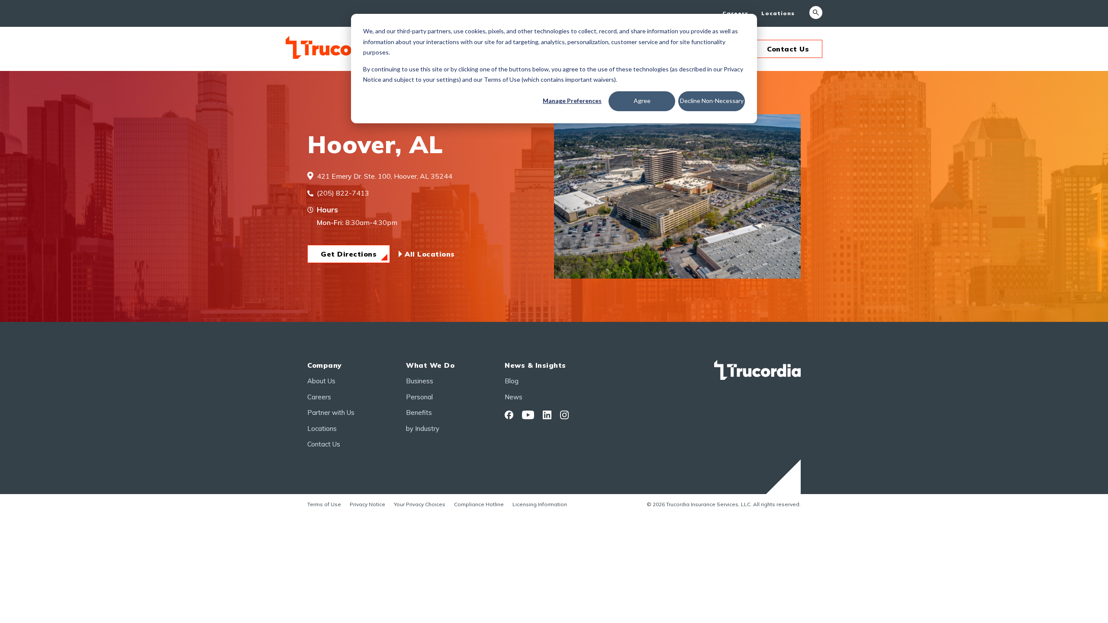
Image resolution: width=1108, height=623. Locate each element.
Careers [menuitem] (735, 13)
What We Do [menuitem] (430, 365)
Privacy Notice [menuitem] (367, 504)
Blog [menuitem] (512, 381)
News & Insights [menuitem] (535, 365)
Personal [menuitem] (419, 397)
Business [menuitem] (419, 381)
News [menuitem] (513, 397)
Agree (642, 100)
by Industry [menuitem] (422, 428)
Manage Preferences (572, 100)
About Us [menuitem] (321, 381)
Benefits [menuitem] (419, 412)
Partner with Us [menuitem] (330, 412)
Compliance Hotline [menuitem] (479, 504)
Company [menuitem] (324, 365)
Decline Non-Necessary (712, 100)
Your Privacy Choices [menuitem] (419, 504)
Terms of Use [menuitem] (324, 504)
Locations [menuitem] (778, 13)
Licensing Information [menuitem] (539, 504)
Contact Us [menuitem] (323, 444)
